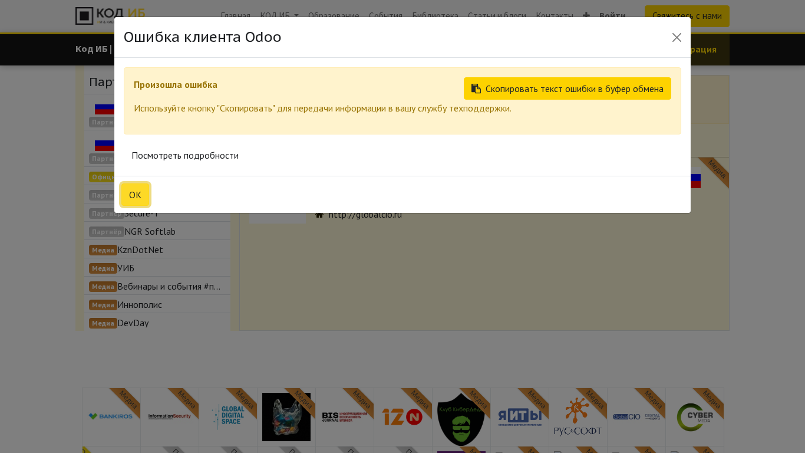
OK (135, 195)
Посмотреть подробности (185, 155)
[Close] (677, 37)
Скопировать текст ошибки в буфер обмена (575, 88)
